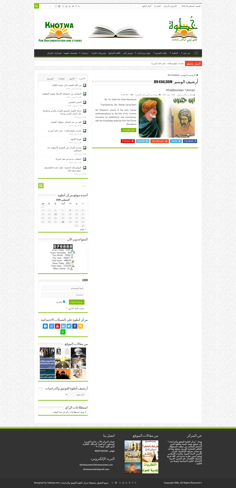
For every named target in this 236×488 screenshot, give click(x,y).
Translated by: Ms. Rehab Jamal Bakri (118, 105)
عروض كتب (128, 53)
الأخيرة (82, 78)
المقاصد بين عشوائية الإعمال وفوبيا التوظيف (61, 93)
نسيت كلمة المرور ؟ (75, 308)
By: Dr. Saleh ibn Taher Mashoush (120, 99)
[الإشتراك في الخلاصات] (93, 81)
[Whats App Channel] (56, 6)
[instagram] (63, 6)
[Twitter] (73, 6)
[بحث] (36, 6)
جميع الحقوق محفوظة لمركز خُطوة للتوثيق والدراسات (84, 483)
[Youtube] (66, 6)
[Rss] (79, 6)
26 (63, 222)
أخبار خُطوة (146, 6)
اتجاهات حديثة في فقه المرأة (68, 159)
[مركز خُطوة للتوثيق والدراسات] (184, 28)
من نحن (186, 53)
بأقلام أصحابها (115, 53)
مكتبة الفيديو (161, 53)
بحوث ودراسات (143, 53)
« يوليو (83, 229)
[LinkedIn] (69, 6)
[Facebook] (76, 6)
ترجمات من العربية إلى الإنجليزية (146, 95)
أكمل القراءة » (128, 130)
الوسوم (50, 78)
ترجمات (84, 53)
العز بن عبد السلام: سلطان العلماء (66, 122)
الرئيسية (196, 52)
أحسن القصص (75, 102)
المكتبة (175, 53)
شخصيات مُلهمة (70, 53)
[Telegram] (59, 6)
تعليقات (61, 78)
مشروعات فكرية (99, 53)
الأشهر (72, 78)
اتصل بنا (157, 6)
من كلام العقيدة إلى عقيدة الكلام (66, 85)
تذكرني (59, 302)
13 (55, 214)
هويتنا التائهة (76, 139)
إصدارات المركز (54, 53)
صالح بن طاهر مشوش (185, 95)
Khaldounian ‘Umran (180, 90)
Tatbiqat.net (53, 483)
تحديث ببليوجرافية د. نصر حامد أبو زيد (167, 63)
